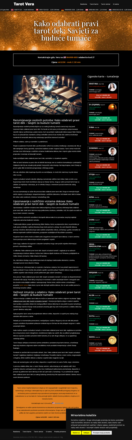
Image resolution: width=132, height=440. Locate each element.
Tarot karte (94, 4)
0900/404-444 (94, 10)
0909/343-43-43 (117, 10)
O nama (116, 4)
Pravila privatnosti (61, 432)
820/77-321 (20, 10)
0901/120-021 (45, 10)
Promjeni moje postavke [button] (101, 433)
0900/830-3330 (70, 10)
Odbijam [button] (86, 433)
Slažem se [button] (76, 433)
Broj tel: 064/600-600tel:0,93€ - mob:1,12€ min (103, 91)
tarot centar (24, 285)
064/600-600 (71, 57)
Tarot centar (105, 4)
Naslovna (83, 4)
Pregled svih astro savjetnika (103, 358)
